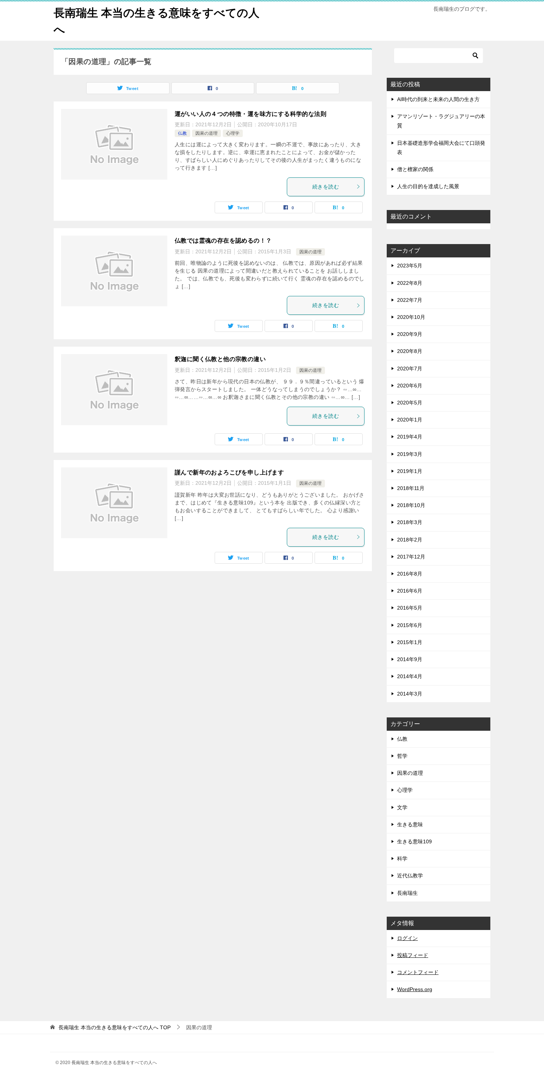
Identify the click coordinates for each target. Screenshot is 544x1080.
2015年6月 (409, 625)
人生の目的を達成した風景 (428, 186)
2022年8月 (409, 283)
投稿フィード (412, 955)
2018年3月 (409, 522)
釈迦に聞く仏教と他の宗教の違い (220, 359)
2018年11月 (410, 488)
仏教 (182, 133)
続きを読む (325, 187)
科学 (402, 858)
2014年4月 (409, 676)
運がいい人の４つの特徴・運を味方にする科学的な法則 (250, 114)
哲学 (402, 756)
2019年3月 (409, 454)
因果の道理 (206, 133)
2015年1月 (409, 642)
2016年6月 (409, 591)
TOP (114, 1027)
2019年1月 (409, 471)
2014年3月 (409, 694)
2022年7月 (409, 300)
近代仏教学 (410, 876)
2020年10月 (411, 317)
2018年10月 (411, 505)
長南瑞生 (407, 893)
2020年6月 (409, 386)
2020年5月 (409, 403)
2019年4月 (409, 437)
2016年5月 (409, 608)
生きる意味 (410, 824)
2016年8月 (409, 574)
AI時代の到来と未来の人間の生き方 (438, 99)
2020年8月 (409, 351)
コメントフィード (418, 972)
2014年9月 (409, 659)
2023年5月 (409, 266)
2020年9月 (409, 334)
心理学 (232, 133)
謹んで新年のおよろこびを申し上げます (229, 472)
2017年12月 (411, 557)
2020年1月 (409, 420)
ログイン (407, 938)
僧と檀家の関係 (415, 169)
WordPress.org (414, 989)
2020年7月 (409, 368)
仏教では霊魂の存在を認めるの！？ (223, 240)
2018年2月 (409, 540)
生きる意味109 (414, 841)
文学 (402, 807)
